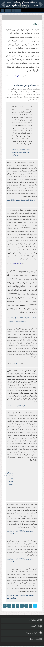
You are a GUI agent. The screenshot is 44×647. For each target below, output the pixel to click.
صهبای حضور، (15, 363)
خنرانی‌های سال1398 (26, 531)
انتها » (5, 606)
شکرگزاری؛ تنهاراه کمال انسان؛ (16, 405)
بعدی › (9, 606)
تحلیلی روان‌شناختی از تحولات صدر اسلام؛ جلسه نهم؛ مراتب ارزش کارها (21, 152)
